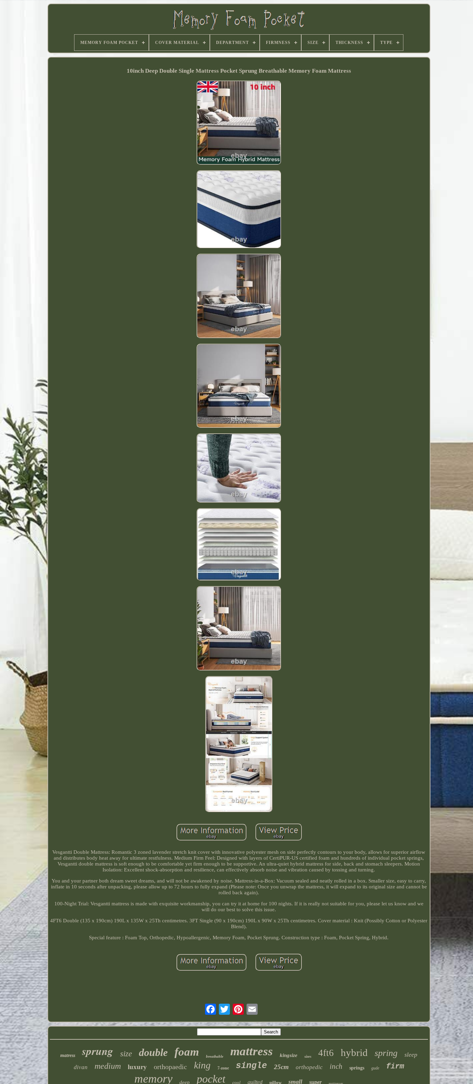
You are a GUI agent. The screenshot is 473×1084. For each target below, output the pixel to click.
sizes (307, 1056)
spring (386, 1053)
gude (375, 1068)
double (153, 1052)
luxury (137, 1066)
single (251, 1066)
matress (67, 1055)
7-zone (223, 1068)
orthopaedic (170, 1066)
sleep (410, 1054)
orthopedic (309, 1067)
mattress (251, 1051)
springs (356, 1067)
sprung (97, 1050)
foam (187, 1052)
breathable (214, 1056)
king (202, 1065)
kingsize (288, 1055)
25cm (281, 1066)
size (126, 1053)
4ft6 (326, 1053)
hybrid (354, 1052)
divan (81, 1067)
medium (108, 1065)
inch (336, 1066)
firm (395, 1066)
